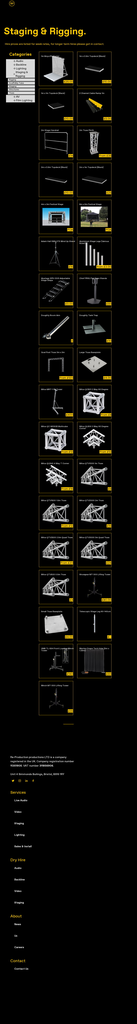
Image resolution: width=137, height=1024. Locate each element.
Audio (18, 868)
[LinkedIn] (26, 780)
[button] (10, 5)
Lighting (19, 834)
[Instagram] (19, 780)
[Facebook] (33, 780)
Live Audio (20, 800)
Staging (19, 823)
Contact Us (21, 968)
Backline (19, 879)
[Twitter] (13, 780)
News (17, 924)
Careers (19, 947)
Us (15, 935)
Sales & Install (23, 846)
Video (18, 811)
